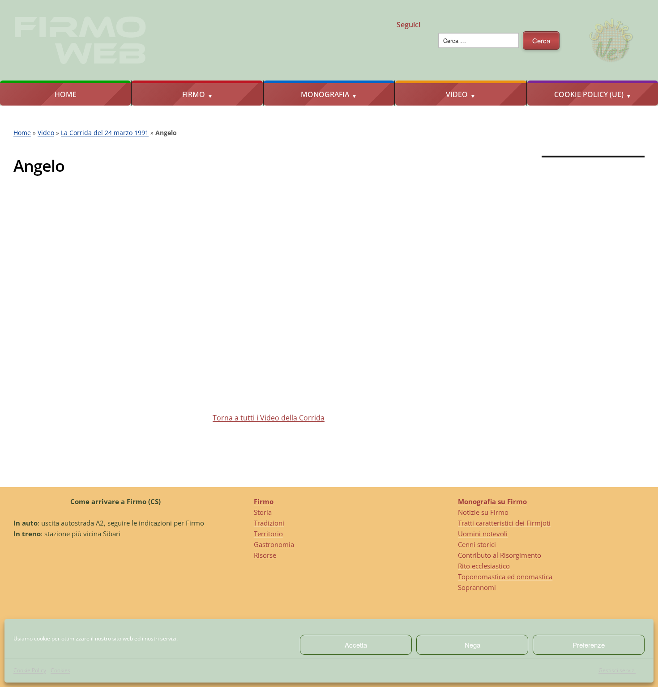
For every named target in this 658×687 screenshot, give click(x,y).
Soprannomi (477, 587)
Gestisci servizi (617, 670)
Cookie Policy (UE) (589, 94)
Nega (472, 644)
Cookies (60, 670)
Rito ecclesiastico (484, 565)
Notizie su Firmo (483, 512)
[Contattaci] (413, 49)
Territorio (268, 533)
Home (66, 94)
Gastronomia (274, 544)
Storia (263, 512)
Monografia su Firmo (492, 501)
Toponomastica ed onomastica (505, 576)
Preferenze (589, 644)
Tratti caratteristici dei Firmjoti (504, 522)
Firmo (193, 94)
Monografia (325, 94)
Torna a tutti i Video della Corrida (269, 418)
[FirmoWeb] (392, 49)
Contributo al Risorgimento (499, 555)
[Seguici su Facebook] (350, 49)
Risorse (265, 555)
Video (457, 94)
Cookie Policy (29, 670)
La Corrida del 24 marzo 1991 (105, 132)
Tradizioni (269, 522)
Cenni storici (477, 544)
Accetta (356, 644)
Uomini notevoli (483, 533)
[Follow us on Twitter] (371, 49)
